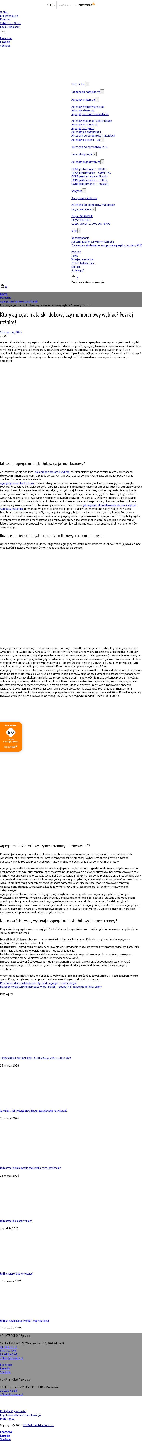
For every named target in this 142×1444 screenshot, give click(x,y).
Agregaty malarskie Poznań (123, 1401)
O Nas (4, 12)
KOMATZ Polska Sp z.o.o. (38, 1425)
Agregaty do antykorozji (86, 132)
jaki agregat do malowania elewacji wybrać (109, 505)
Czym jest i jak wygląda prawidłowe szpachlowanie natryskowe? (33, 1110)
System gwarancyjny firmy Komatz (92, 241)
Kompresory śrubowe (84, 198)
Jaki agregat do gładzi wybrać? (16, 1221)
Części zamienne (82, 209)
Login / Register (9, 27)
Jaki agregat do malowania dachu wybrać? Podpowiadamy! (30, 1168)
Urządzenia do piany (12, 1404)
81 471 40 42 (8, 1347)
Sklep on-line (79, 84)
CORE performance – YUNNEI (90, 184)
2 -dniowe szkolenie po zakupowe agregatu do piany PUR (106, 245)
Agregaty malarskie (84, 99)
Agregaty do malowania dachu (90, 114)
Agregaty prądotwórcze (87, 162)
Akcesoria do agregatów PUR (89, 147)
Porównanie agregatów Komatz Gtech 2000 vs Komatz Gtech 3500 (35, 1058)
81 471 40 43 (8, 1354)
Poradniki (76, 252)
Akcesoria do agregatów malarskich (93, 135)
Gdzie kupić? (77, 270)
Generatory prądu (83, 154)
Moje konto (7, 1418)
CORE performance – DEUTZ (89, 180)
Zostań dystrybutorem (83, 263)
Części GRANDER (82, 216)
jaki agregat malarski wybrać (51, 472)
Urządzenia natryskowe (87, 92)
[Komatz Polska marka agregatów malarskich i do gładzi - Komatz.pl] (27, 179)
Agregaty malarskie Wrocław (54, 1401)
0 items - (10, 23)
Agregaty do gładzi (82, 128)
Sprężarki (78, 191)
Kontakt (5, 19)
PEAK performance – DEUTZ (89, 169)
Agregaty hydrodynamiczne (87, 107)
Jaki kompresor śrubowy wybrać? (16, 1273)
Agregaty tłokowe (82, 110)
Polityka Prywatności (13, 1411)
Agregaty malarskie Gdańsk (89, 1401)
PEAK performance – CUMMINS (91, 172)
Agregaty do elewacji (84, 124)
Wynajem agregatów (82, 259)
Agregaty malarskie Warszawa (18, 1401)
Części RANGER (81, 220)
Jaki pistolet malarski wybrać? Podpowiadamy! (24, 1320)
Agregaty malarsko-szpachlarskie (91, 121)
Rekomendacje (9, 16)
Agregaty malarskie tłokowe (17, 483)
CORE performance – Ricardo (89, 176)
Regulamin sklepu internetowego (20, 1415)
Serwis (74, 255)
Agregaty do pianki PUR (86, 139)
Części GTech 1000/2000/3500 (90, 223)
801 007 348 (8, 1350)
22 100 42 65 (8, 1390)
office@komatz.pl (11, 1358)
